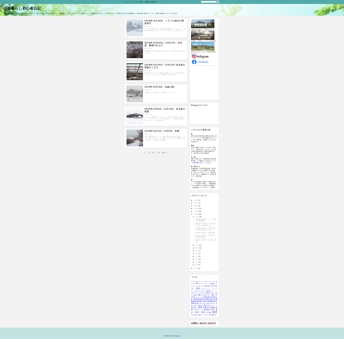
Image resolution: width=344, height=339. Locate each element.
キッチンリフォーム (209, 281)
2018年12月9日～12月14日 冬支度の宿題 (205, 236)
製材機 (213, 307)
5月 (197, 262)
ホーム (128, 2)
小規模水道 (200, 305)
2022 (196, 203)
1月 (196, 265)
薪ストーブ (214, 305)
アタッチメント (197, 281)
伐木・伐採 (200, 312)
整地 (208, 307)
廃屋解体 (207, 309)
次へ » (164, 152)
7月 (197, 256)
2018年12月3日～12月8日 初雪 (206, 241)
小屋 (195, 305)
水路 (205, 307)
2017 (196, 268)
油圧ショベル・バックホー (204, 313)
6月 (197, 259)
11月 (197, 245)
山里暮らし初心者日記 (22, 8)
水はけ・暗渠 (197, 307)
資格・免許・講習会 (205, 303)
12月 (197, 217)
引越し (212, 293)
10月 (197, 248)
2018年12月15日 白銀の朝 (205, 232)
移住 (208, 293)
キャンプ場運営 (210, 283)
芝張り (214, 303)
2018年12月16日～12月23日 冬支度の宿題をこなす (205, 229)
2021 (196, 206)
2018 (196, 214)
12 (159, 152)
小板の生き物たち (151, 2)
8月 (197, 253)
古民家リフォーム (197, 297)
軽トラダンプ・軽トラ (208, 295)
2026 (196, 200)
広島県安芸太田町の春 (204, 300)
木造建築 (209, 312)
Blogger (177, 336)
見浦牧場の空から (198, 163)
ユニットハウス (200, 293)
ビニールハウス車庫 (203, 291)
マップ (135, 2)
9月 (197, 251)
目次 (141, 2)
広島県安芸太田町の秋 (204, 299)
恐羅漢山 (196, 295)
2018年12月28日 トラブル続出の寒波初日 (206, 220)
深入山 (207, 305)
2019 (196, 211)
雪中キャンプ (199, 309)
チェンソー (205, 289)
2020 (196, 208)
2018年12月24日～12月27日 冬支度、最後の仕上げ (206, 224)
